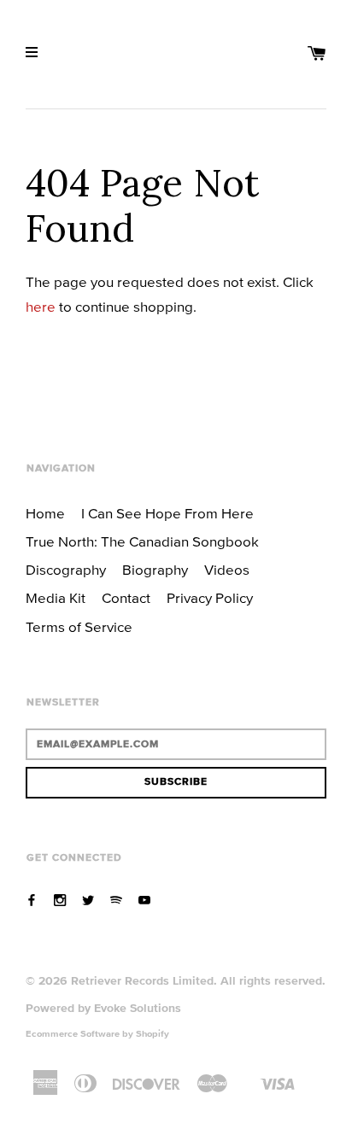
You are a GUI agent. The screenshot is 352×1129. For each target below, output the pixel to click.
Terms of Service (79, 626)
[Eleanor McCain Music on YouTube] (144, 900)
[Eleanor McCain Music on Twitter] (88, 900)
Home (45, 513)
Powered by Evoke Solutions (103, 1008)
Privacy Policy (210, 597)
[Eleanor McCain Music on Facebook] (32, 900)
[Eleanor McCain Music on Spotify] (116, 900)
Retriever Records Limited (142, 980)
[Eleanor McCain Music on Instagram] (60, 900)
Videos (226, 569)
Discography (66, 569)
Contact (126, 597)
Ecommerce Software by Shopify (97, 1033)
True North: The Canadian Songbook (142, 541)
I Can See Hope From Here (167, 513)
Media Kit (55, 597)
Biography (155, 569)
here (41, 306)
